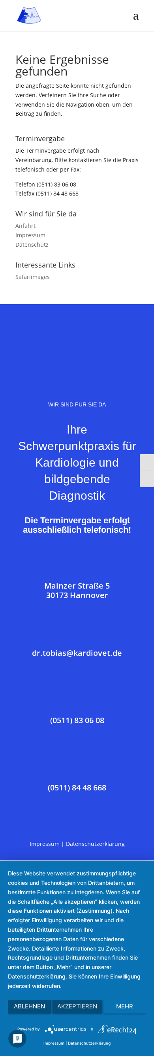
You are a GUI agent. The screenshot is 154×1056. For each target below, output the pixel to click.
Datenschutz (32, 244)
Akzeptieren (77, 1006)
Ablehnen (29, 1006)
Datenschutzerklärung (95, 843)
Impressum (30, 235)
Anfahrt (25, 225)
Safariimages (32, 277)
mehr (124, 1006)
